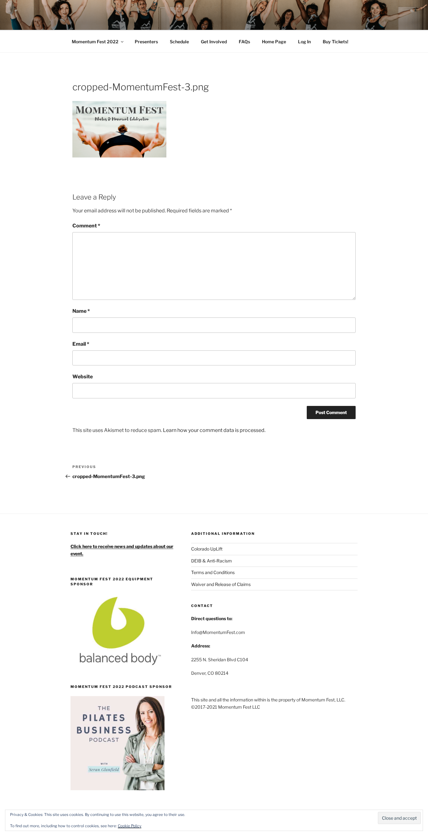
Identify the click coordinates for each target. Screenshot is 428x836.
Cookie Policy (129, 825)
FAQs (244, 41)
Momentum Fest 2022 (95, 41)
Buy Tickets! (335, 41)
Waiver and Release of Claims (221, 584)
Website (82, 377)
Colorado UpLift (206, 548)
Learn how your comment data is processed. (214, 430)
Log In (304, 41)
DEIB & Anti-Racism (211, 560)
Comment (86, 226)
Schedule (179, 41)
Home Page (274, 41)
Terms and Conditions (213, 572)
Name (81, 311)
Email (80, 344)
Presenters (146, 41)
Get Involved (214, 41)
